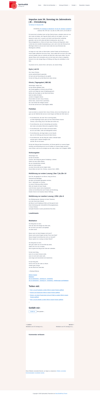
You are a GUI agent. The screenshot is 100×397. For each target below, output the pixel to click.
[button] (56, 5)
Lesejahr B (68, 28)
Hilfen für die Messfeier (49, 5)
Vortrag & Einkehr (63, 5)
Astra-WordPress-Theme (61, 393)
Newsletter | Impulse (84, 5)
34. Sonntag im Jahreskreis (47, 28)
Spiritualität (23, 4)
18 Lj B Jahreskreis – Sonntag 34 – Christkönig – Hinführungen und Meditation (49, 280)
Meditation (31, 276)
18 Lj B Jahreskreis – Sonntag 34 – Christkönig (41, 278)
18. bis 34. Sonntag (60, 28)
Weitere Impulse (33, 275)
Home (39, 5)
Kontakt (74, 5)
